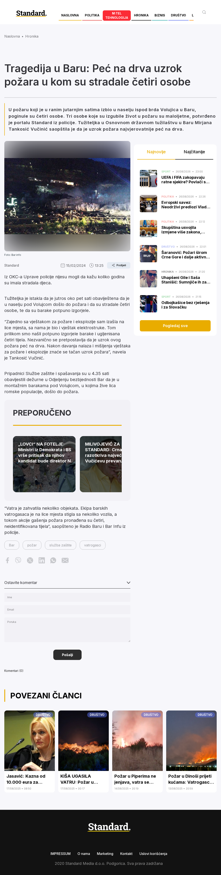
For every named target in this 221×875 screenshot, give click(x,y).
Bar (12, 545)
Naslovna (12, 36)
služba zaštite (60, 545)
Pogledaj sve (175, 325)
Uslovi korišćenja (153, 853)
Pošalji (67, 655)
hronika (31, 36)
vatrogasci (92, 545)
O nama (83, 853)
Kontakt (126, 853)
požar (32, 545)
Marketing (105, 853)
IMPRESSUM (61, 853)
